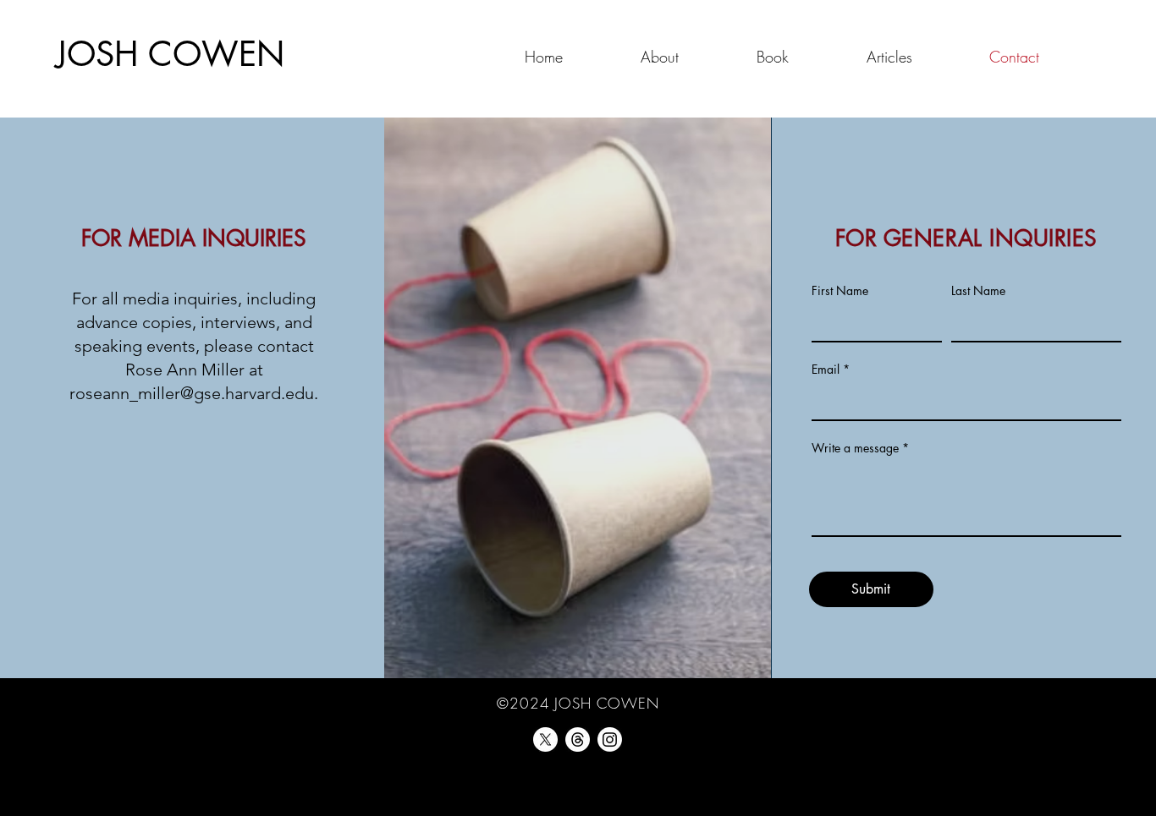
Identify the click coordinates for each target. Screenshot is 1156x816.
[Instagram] (609, 739)
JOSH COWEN (170, 54)
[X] (545, 739)
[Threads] (577, 739)
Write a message (855, 448)
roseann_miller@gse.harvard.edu (191, 393)
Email (825, 369)
